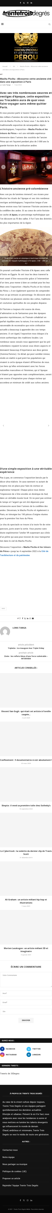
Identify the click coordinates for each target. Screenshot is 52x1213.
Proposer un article (11, 1178)
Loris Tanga (6, 85)
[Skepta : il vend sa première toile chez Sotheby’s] (26, 784)
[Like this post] (20, 618)
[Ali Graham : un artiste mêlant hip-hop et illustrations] (26, 878)
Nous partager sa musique (15, 1164)
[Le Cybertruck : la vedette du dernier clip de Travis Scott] (26, 830)
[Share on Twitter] (25, 618)
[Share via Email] (33, 618)
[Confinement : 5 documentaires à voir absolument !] (26, 739)
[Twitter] (24, 3)
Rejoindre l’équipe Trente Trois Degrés (20, 1185)
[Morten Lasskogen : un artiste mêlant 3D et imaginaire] (26, 927)
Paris (3, 608)
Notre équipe (9, 1157)
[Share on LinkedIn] (27, 618)
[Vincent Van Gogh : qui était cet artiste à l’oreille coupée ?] (26, 690)
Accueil (5, 66)
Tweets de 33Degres (9, 1073)
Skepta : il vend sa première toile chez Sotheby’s (26, 805)
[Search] (49, 24)
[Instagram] (27, 3)
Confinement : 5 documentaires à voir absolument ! (26, 760)
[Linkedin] (31, 3)
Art (14, 66)
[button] (3, 167)
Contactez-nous (10, 1150)
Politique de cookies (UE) (15, 1171)
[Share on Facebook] (22, 618)
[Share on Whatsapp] (30, 618)
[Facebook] (20, 3)
